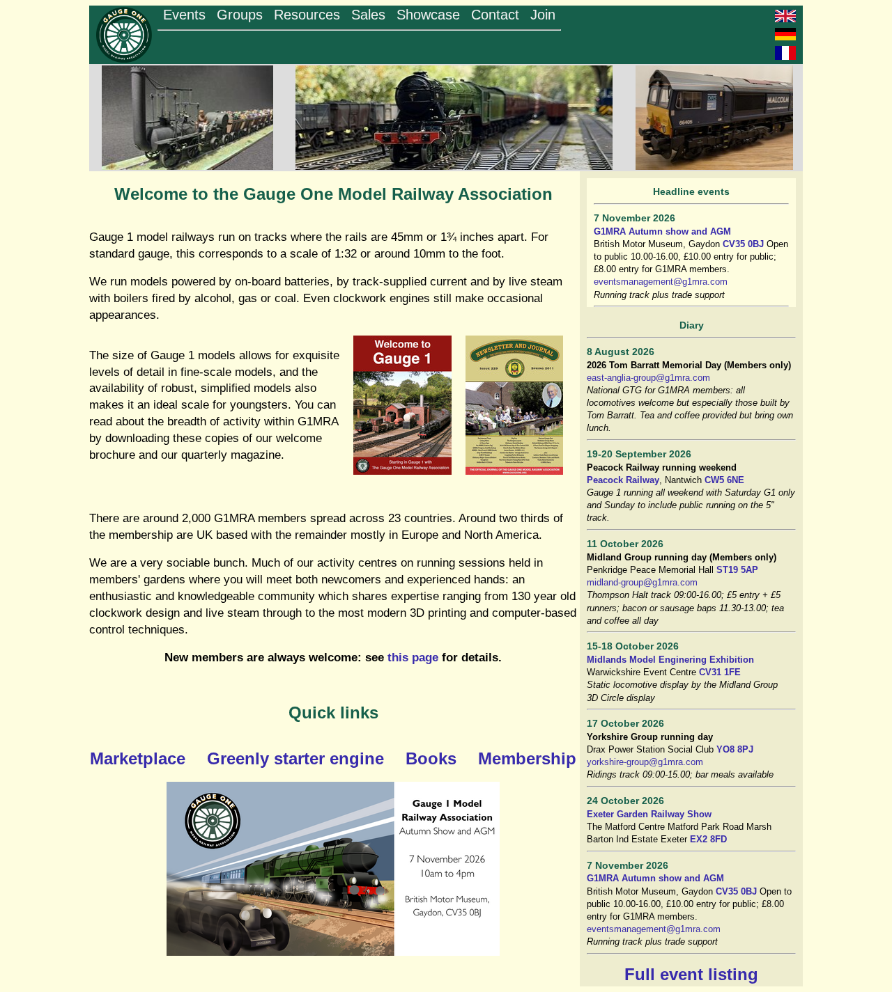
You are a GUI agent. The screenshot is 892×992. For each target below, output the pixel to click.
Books (431, 758)
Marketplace (137, 758)
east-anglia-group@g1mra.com (648, 377)
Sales (368, 14)
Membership (527, 758)
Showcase (428, 14)
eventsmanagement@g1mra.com (661, 281)
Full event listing (691, 974)
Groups (240, 14)
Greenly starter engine (295, 758)
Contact (495, 14)
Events (184, 14)
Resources (307, 14)
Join (542, 14)
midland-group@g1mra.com (642, 582)
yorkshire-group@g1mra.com (645, 762)
